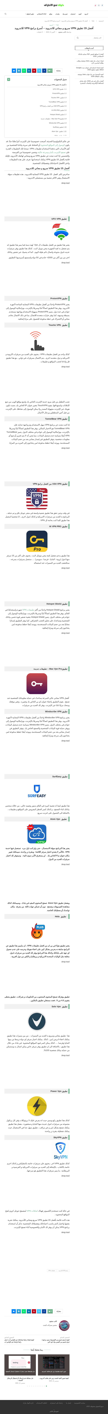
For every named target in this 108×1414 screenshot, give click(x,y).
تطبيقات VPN (28, 610)
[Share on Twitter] (39, 71)
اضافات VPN (32, 1211)
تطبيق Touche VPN (57, 97)
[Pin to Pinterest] (34, 71)
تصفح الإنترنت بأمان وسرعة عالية (51, 152)
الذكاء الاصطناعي (41, 14)
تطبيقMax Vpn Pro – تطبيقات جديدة (52, 119)
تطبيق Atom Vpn (57, 131)
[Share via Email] (14, 71)
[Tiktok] (95, 5)
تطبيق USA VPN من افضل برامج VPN (52, 106)
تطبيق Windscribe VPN (56, 123)
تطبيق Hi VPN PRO (57, 110)
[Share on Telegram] (19, 71)
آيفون (79, 14)
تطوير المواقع (30, 14)
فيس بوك (65, 14)
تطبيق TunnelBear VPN (56, 102)
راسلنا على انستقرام (56, 1403)
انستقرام (73, 14)
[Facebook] (102, 5)
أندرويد (86, 14)
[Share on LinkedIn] (29, 71)
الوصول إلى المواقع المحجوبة (52, 145)
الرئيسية (101, 21)
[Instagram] (98, 5)
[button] (7, 1370)
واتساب (57, 14)
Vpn (93, 21)
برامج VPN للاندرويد (63, 1270)
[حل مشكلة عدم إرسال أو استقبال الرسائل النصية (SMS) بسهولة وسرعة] (20, 1364)
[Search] (5, 14)
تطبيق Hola (59, 135)
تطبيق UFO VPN (58, 89)
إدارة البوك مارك (28, 1403)
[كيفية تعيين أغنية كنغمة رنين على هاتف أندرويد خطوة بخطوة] (54, 1364)
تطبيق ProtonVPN (58, 93)
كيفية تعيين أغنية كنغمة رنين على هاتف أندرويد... (54, 1378)
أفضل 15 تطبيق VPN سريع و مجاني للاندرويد (51, 85)
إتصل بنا (68, 1403)
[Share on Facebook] (44, 71)
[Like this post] (49, 71)
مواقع (50, 14)
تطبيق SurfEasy (58, 127)
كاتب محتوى (62, 32)
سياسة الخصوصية (79, 1403)
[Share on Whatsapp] (24, 71)
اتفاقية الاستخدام (41, 1403)
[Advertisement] (37, 50)
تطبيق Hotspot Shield (57, 114)
